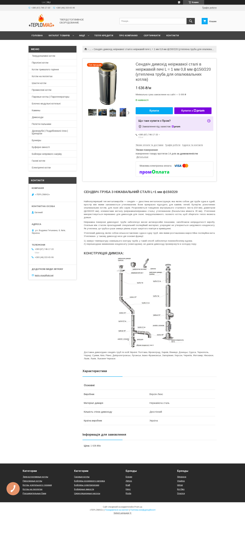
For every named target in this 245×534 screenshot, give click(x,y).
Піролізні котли (40, 62)
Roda (128, 493)
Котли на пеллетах (42, 76)
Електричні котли (41, 167)
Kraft (128, 485)
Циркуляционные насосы (87, 493)
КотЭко (180, 489)
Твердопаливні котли (43, 56)
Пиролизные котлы (32, 481)
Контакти (172, 35)
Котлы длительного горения (37, 485)
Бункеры (36, 140)
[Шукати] (190, 21)
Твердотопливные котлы (35, 476)
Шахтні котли (39, 83)
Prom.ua (138, 507)
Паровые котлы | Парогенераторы (50, 96)
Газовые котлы (82, 476)
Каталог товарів (59, 35)
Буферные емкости (84, 489)
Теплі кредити (103, 35)
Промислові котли (41, 90)
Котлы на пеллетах (32, 489)
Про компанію (128, 35)
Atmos (129, 481)
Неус (128, 489)
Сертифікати (152, 35)
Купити (154, 110)
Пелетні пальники (41, 124)
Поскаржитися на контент (117, 510)
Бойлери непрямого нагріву (47, 154)
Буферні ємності (41, 147)
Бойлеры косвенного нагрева (89, 481)
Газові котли (38, 160)
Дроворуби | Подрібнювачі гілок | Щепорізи (50, 132)
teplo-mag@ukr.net (44, 275)
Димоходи (37, 117)
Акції (82, 35)
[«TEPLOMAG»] (42, 27)
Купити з (187, 110)
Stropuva (181, 476)
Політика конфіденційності (143, 510)
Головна (37, 35)
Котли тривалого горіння (45, 69)
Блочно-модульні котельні (46, 103)
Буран (129, 476)
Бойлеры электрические (86, 485)
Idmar (180, 485)
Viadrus (181, 481)
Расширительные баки (34, 493)
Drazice (181, 493)
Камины (36, 110)
